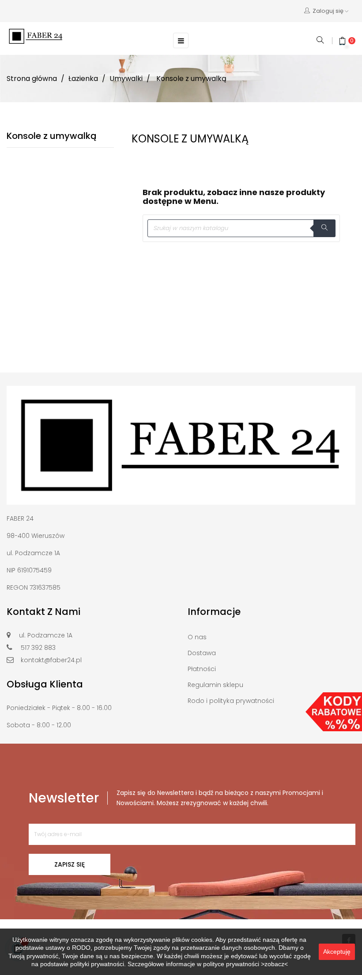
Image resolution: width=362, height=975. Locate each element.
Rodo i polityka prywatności (231, 700)
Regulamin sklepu (215, 684)
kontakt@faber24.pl (51, 660)
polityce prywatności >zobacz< (245, 963)
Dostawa (202, 653)
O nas (197, 637)
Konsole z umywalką (52, 136)
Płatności (202, 668)
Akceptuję (337, 951)
